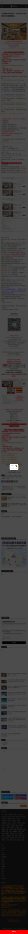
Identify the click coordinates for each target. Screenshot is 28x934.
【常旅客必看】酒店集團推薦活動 (15, 931)
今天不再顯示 (14, 468)
